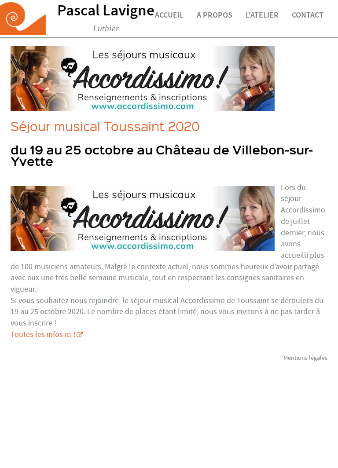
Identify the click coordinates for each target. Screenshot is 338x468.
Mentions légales (305, 358)
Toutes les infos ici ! (43, 334)
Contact (307, 16)
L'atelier (262, 16)
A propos (214, 16)
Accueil (169, 16)
